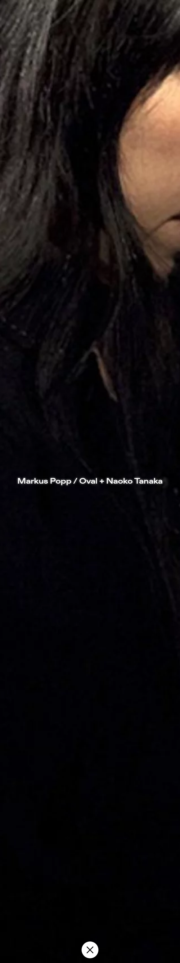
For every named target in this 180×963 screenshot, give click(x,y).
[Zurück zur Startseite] (90, 949)
